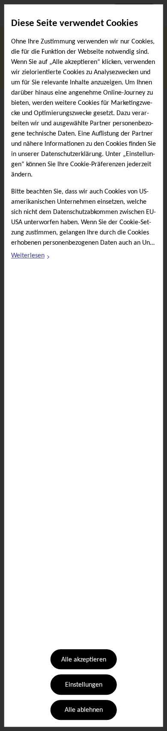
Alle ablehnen (84, 710)
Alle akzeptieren (83, 659)
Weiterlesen (31, 257)
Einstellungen (83, 685)
